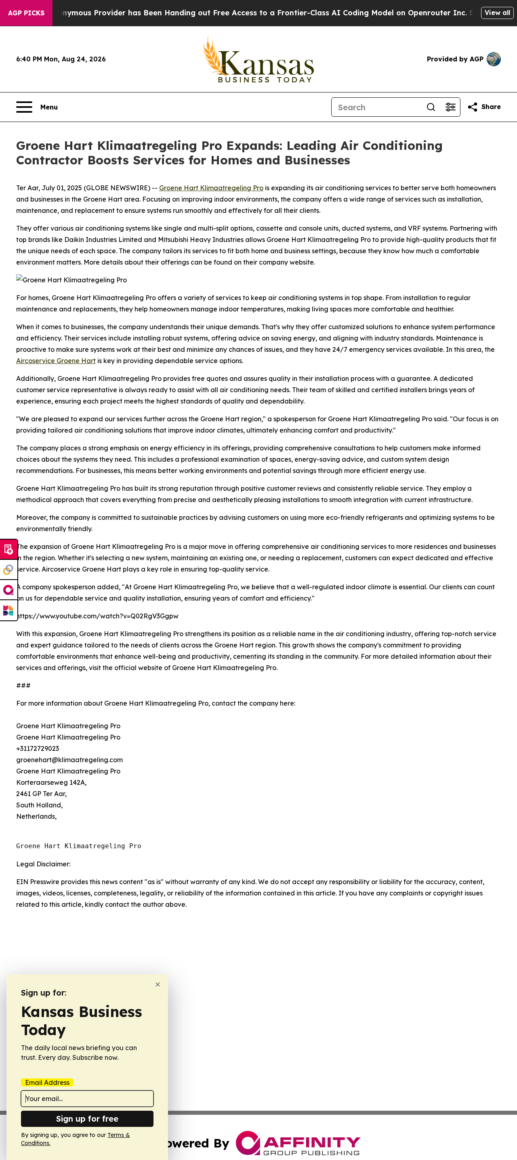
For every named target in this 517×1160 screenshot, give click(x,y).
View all (497, 12)
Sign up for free (87, 1119)
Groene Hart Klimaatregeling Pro (211, 188)
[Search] (431, 107)
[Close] (158, 984)
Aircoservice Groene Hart (56, 361)
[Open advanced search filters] (450, 107)
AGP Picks (26, 13)
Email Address (47, 1082)
